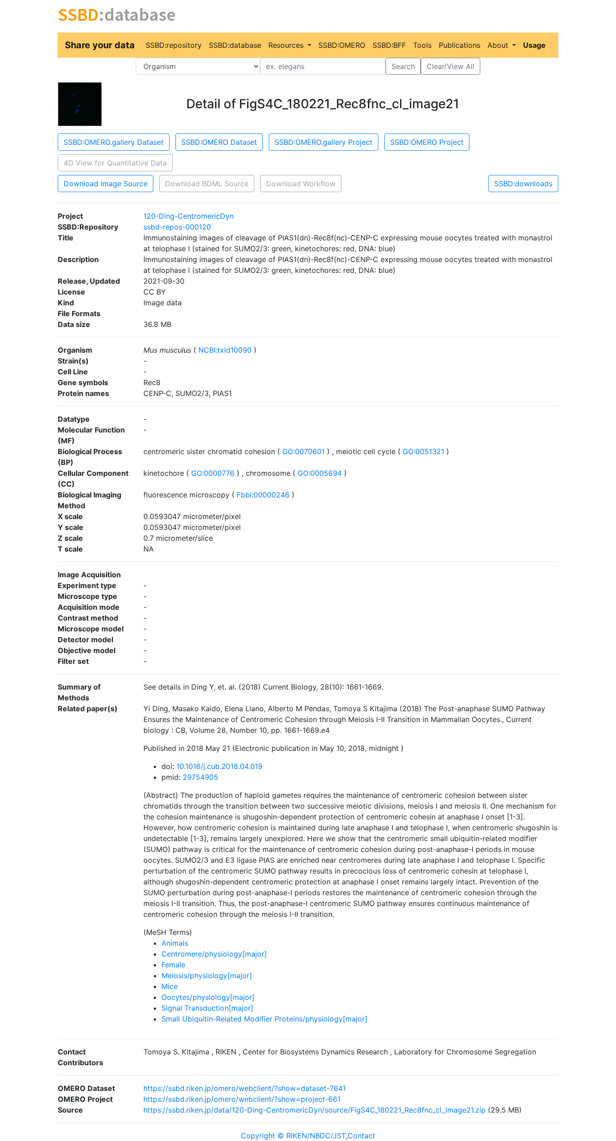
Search (403, 66)
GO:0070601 (303, 451)
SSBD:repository (174, 45)
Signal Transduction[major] (207, 1007)
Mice (169, 986)
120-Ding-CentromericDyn (188, 216)
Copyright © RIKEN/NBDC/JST (293, 1135)
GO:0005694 (319, 473)
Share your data (100, 45)
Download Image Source (105, 183)
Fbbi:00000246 (263, 494)
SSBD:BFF (389, 45)
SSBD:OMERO (341, 45)
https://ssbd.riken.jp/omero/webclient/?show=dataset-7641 (244, 1088)
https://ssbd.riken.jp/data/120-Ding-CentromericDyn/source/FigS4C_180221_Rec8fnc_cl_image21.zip (314, 1109)
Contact (361, 1135)
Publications (459, 45)
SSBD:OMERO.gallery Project (323, 142)
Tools (422, 45)
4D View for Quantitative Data (115, 162)
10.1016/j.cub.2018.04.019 (219, 766)
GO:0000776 (213, 473)
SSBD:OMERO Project (427, 142)
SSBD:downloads (523, 183)
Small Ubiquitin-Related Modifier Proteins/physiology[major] (264, 1018)
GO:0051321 (423, 451)
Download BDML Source (206, 183)
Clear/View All (450, 66)
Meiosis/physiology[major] (206, 975)
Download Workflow (301, 183)
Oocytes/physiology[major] (208, 997)
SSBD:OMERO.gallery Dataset (114, 142)
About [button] (498, 45)
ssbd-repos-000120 (177, 226)
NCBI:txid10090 (225, 349)
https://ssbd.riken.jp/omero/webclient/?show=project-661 (241, 1099)
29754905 (200, 777)
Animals (174, 943)
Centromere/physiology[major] (214, 953)
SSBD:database (235, 45)
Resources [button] (287, 45)
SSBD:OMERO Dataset (219, 142)
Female (173, 964)
